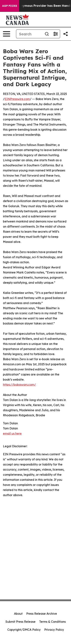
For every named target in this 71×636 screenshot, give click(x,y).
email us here (12, 433)
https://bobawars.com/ (19, 384)
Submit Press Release (20, 621)
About (18, 613)
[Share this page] (65, 34)
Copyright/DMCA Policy (24, 629)
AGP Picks (9, 5)
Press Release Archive (41, 613)
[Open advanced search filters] (55, 34)
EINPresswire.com (17, 99)
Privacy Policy (54, 629)
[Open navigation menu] (6, 34)
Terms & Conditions (52, 621)
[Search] (46, 34)
